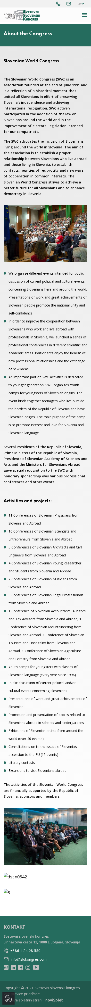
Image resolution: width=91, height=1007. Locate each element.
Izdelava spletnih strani (23, 1000)
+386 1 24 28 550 (25, 950)
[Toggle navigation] (84, 15)
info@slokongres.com (29, 959)
